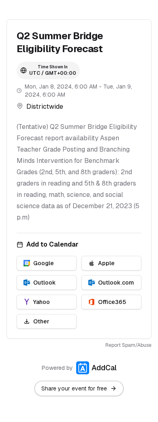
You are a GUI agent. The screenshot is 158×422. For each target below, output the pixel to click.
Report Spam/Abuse (128, 345)
